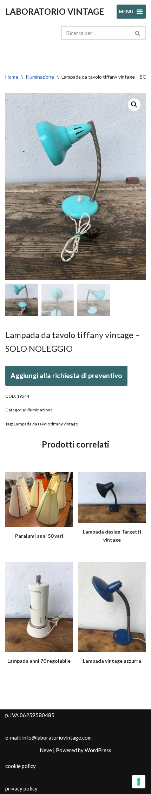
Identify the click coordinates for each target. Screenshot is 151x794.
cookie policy (20, 766)
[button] (134, 104)
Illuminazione (40, 77)
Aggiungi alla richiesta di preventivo (66, 375)
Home (11, 77)
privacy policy (21, 788)
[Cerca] (138, 33)
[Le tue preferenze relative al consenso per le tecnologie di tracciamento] (138, 781)
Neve (46, 750)
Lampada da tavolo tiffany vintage (46, 423)
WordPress (98, 750)
